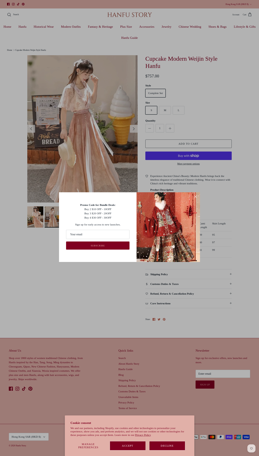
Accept (127, 445)
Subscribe (98, 245)
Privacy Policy (143, 435)
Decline (167, 445)
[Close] (195, 197)
